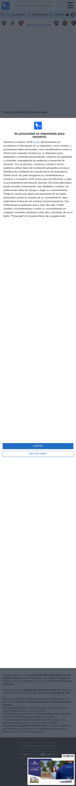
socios (36, 142)
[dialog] (38, 393)
